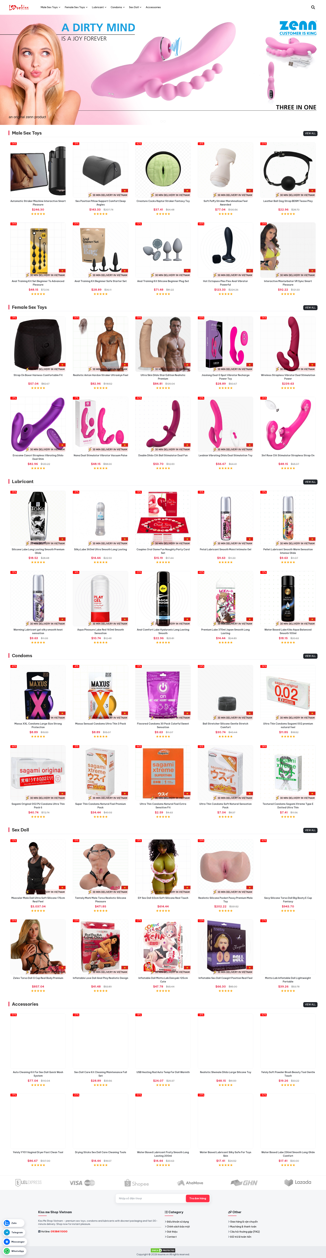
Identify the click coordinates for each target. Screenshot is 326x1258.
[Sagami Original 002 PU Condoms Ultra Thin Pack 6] (38, 772)
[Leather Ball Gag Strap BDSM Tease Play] (287, 170)
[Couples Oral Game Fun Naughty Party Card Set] (163, 518)
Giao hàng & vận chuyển (244, 1221)
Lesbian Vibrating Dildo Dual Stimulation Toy (225, 455)
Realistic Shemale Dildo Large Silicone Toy (225, 1072)
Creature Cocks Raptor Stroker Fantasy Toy (163, 201)
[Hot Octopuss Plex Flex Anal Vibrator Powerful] (225, 250)
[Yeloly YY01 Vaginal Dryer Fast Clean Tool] (38, 1121)
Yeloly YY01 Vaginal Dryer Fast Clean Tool (38, 1152)
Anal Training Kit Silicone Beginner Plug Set (163, 281)
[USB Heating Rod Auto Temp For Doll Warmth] (163, 1041)
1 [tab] (161, 121)
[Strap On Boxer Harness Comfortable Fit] (38, 344)
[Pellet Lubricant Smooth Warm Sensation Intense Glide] (287, 518)
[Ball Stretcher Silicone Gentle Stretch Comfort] (225, 692)
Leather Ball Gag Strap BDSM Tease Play (288, 201)
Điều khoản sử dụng (178, 1221)
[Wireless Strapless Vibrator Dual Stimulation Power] (287, 344)
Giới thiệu (172, 1231)
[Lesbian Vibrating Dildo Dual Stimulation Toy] (225, 424)
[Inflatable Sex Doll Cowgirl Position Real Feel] (225, 946)
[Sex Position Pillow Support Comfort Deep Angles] (100, 170)
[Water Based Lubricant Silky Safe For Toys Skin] (225, 1121)
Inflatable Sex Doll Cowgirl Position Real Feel (225, 978)
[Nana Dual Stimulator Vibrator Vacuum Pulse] (100, 424)
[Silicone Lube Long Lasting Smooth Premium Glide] (38, 518)
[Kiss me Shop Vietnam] (19, 7)
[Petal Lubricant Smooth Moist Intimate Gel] (225, 518)
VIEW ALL (310, 133)
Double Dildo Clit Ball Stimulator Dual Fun (163, 455)
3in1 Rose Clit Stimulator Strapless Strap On (287, 455)
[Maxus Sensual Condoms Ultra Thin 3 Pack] (100, 692)
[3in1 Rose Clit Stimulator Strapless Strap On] (287, 424)
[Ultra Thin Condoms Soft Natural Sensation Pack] (225, 772)
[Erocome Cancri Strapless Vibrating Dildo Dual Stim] (38, 424)
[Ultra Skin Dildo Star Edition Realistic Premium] (163, 344)
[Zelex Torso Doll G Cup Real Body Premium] (38, 946)
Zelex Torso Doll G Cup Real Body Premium (38, 978)
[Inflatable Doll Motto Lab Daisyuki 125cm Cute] (163, 946)
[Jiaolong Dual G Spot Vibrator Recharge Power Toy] (225, 344)
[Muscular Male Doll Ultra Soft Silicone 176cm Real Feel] (38, 866)
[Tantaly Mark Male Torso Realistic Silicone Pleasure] (100, 866)
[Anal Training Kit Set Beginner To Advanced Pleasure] (38, 250)
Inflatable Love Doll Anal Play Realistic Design (100, 978)
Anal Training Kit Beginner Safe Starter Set (101, 281)
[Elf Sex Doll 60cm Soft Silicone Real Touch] (163, 866)
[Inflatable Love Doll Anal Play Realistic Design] (100, 946)
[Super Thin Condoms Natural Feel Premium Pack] (100, 772)
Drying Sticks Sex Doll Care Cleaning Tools (100, 1152)
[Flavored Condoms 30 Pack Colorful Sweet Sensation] (163, 692)
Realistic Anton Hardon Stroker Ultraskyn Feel (100, 375)
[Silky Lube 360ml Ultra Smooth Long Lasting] (100, 518)
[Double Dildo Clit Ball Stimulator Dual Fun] (163, 424)
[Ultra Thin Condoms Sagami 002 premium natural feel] (287, 692)
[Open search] (313, 7)
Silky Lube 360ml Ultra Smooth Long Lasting (100, 549)
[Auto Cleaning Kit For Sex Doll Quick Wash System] (38, 1041)
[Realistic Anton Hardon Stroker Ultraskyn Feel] (100, 344)
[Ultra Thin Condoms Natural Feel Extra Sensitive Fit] (163, 772)
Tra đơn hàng (197, 1198)
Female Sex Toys (29, 307)
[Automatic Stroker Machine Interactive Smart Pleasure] (38, 170)
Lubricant (22, 481)
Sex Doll (20, 830)
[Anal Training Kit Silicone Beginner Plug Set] (163, 250)
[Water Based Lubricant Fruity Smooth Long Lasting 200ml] (163, 1121)
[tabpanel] (163, 70)
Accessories (25, 1004)
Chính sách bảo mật (178, 1226)
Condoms (22, 655)
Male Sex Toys (27, 133)
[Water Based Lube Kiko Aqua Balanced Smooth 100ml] (287, 598)
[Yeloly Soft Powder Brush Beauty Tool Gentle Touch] (287, 1041)
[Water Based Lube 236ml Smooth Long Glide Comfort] (287, 1121)
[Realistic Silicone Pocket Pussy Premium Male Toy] (225, 866)
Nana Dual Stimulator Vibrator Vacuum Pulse (100, 455)
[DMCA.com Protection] (163, 1250)
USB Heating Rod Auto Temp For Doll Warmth (163, 1072)
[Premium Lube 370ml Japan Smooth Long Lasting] (225, 598)
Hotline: (54, 1231)
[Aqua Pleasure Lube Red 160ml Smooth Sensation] (100, 598)
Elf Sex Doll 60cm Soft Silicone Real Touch (163, 897)
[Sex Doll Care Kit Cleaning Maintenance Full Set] (100, 1041)
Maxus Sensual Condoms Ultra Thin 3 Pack (100, 723)
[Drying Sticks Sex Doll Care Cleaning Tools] (100, 1121)
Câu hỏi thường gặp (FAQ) (245, 1231)
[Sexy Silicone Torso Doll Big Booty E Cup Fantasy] (287, 866)
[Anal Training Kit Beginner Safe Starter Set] (100, 250)
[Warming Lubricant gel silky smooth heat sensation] (38, 598)
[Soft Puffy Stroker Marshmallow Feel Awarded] (225, 170)
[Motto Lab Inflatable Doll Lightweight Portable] (287, 946)
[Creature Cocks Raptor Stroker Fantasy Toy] (163, 170)
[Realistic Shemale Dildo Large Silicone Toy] (225, 1041)
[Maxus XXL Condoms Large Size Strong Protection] (38, 692)
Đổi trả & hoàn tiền (240, 1236)
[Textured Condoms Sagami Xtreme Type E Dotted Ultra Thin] (287, 772)
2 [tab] (164, 121)
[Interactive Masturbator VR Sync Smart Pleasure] (287, 250)
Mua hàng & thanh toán (243, 1226)
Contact (172, 1236)
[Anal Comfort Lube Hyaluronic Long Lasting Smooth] (163, 598)
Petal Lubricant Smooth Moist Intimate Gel (225, 549)
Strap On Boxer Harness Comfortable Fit (38, 375)
